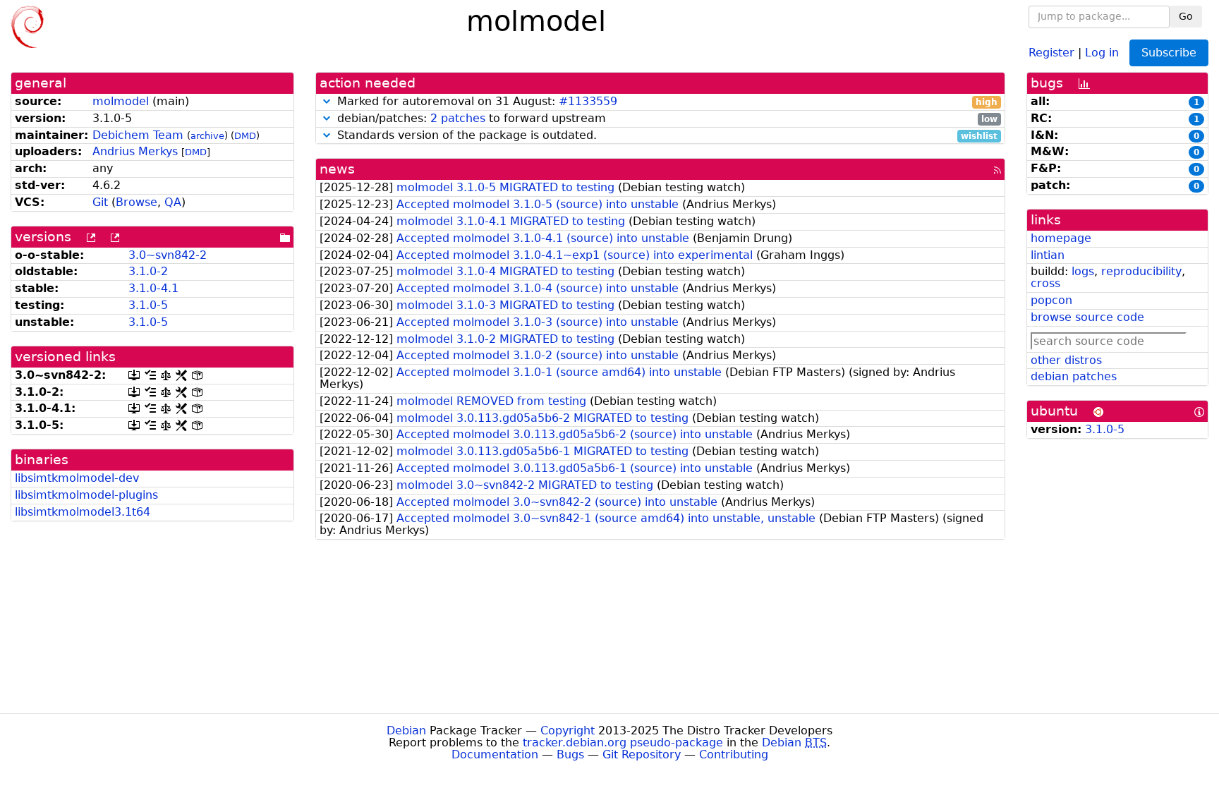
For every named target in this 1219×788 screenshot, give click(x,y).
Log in (1102, 52)
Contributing (733, 754)
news (337, 169)
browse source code (1087, 317)
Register (1051, 52)
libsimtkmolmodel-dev (77, 478)
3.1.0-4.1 (153, 288)
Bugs (570, 754)
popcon (1051, 300)
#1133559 (588, 101)
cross (1045, 283)
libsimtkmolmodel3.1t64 (82, 512)
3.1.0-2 (148, 271)
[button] (326, 101)
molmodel (120, 101)
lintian (1048, 255)
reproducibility (1141, 271)
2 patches (457, 118)
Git (100, 202)
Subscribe (1168, 52)
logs (1083, 271)
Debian (406, 730)
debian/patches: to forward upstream (665, 119)
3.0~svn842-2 (167, 255)
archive (207, 136)
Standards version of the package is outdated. (665, 136)
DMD (245, 136)
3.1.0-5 (148, 305)
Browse (136, 202)
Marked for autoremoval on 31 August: (665, 102)
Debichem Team (137, 135)
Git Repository (641, 754)
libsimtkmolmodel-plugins (86, 495)
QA (172, 202)
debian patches (1074, 376)
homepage (1061, 238)
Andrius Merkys (135, 151)
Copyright (567, 730)
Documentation (494, 754)
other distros (1066, 360)
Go (1186, 16)
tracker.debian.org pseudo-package (623, 742)
